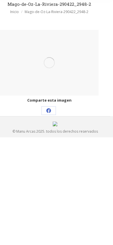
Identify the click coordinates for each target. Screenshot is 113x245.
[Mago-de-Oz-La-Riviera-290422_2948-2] (49, 63)
